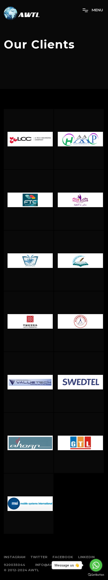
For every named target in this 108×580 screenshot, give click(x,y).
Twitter (38, 557)
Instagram (14, 557)
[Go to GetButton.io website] (96, 574)
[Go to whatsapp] (96, 565)
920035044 (14, 565)
